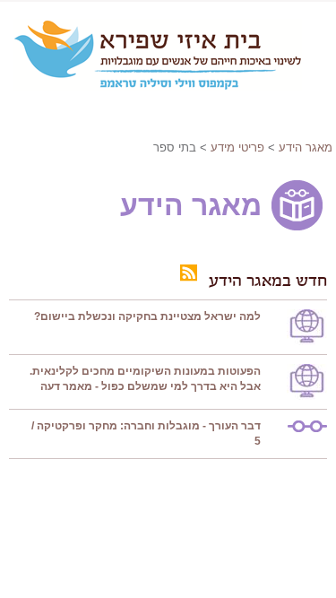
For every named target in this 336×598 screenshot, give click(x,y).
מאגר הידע (305, 147)
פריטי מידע (237, 147)
